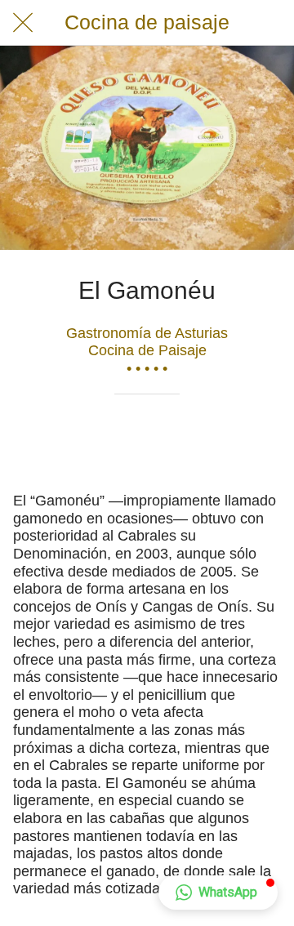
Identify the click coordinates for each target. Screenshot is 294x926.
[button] (218, 892)
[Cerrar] (23, 23)
